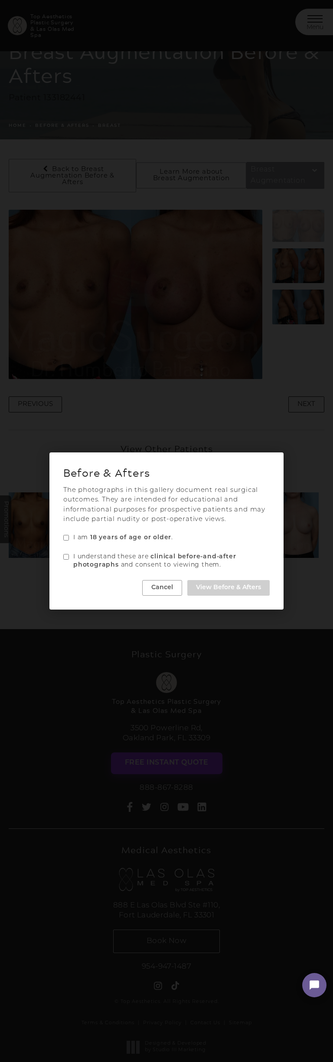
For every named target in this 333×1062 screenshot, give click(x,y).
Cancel (162, 587)
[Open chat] (314, 985)
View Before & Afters (228, 587)
